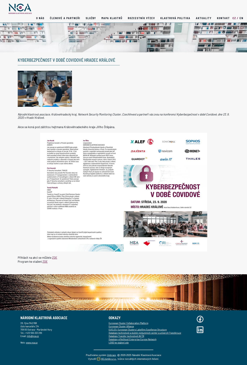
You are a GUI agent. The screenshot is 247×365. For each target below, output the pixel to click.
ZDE (54, 257)
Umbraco (111, 355)
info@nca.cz (33, 336)
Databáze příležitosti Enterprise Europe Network (132, 339)
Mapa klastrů (111, 18)
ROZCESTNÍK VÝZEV (141, 18)
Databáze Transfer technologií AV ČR (126, 336)
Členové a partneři (65, 18)
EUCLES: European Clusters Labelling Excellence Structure (138, 329)
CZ (236, 18)
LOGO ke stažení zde (119, 342)
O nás (40, 18)
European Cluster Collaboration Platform (128, 323)
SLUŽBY (91, 18)
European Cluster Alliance (121, 326)
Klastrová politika (175, 18)
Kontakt (223, 18)
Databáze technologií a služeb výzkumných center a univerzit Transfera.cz (145, 332)
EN (241, 18)
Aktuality (204, 18)
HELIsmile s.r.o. (108, 358)
